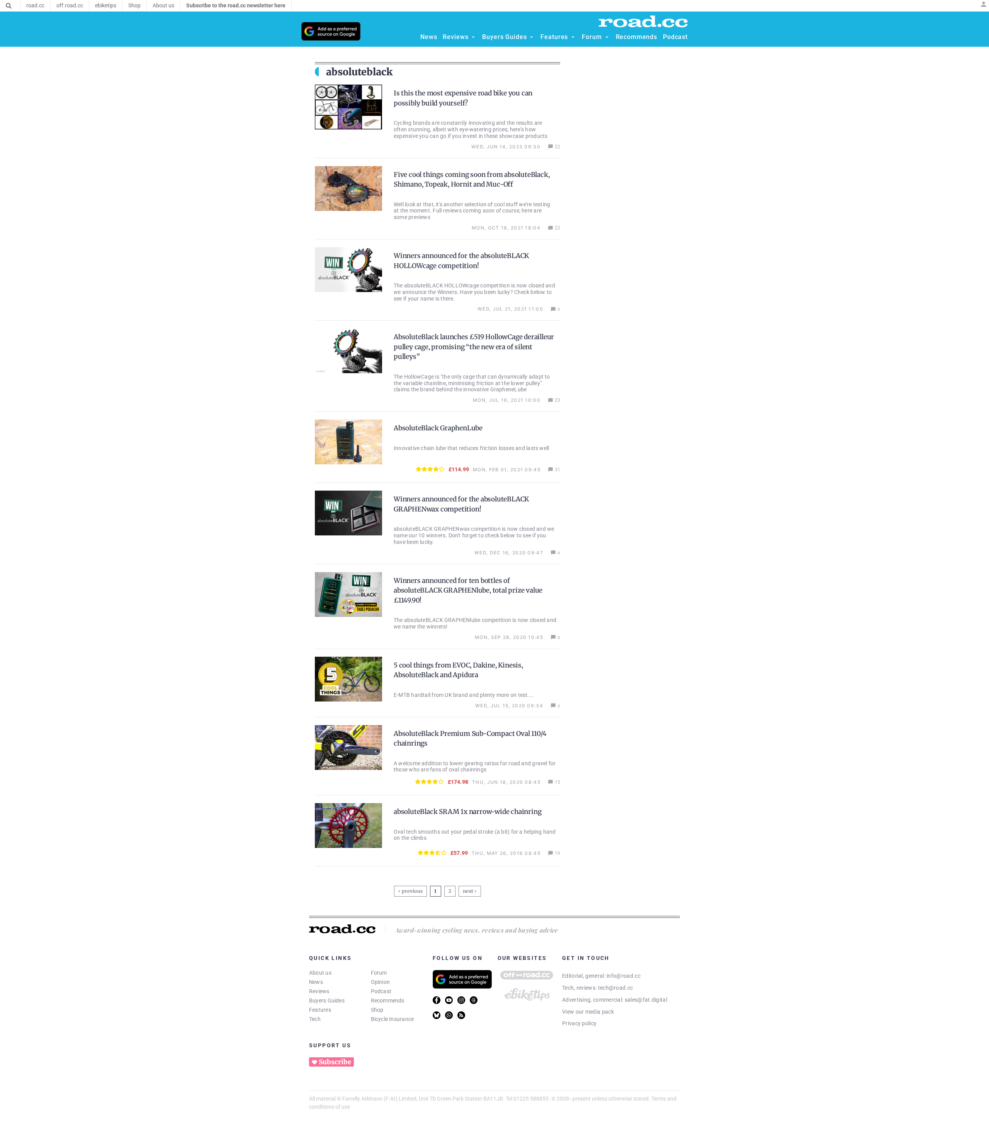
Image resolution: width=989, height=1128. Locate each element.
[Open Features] (573, 37)
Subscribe (335, 1062)
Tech (315, 1019)
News (316, 982)
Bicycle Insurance (392, 1019)
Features (320, 1010)
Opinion (380, 982)
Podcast (381, 991)
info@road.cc (624, 976)
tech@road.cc (615, 988)
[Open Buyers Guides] (531, 37)
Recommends (387, 1000)
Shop (377, 1010)
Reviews (319, 991)
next (468, 891)
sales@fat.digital (646, 1000)
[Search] (9, 5)
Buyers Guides (327, 1000)
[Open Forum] (607, 37)
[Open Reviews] (473, 37)
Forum (379, 973)
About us (320, 973)
